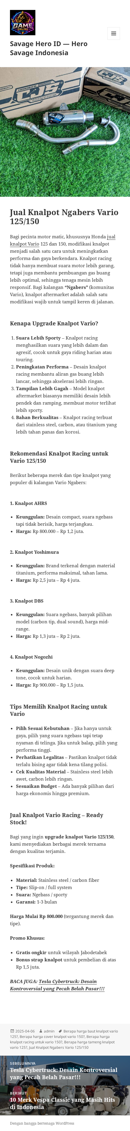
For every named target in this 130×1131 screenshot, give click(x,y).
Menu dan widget (114, 39)
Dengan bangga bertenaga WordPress (42, 1123)
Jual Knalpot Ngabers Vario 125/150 (59, 1047)
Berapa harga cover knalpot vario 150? (52, 1036)
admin (49, 1031)
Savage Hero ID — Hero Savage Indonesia (49, 48)
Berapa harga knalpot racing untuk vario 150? (60, 1039)
